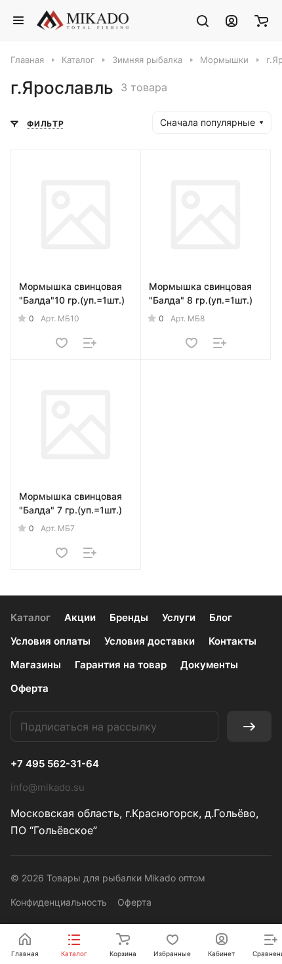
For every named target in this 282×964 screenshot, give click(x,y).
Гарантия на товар (121, 664)
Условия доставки (149, 641)
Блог (220, 617)
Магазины (35, 664)
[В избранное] (61, 343)
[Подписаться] (249, 726)
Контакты (232, 641)
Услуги (178, 617)
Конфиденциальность (58, 902)
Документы (209, 664)
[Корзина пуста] (261, 20)
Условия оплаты (50, 641)
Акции (80, 617)
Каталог (30, 617)
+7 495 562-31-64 (54, 764)
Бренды (129, 617)
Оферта (29, 688)
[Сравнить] (89, 343)
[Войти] (231, 20)
